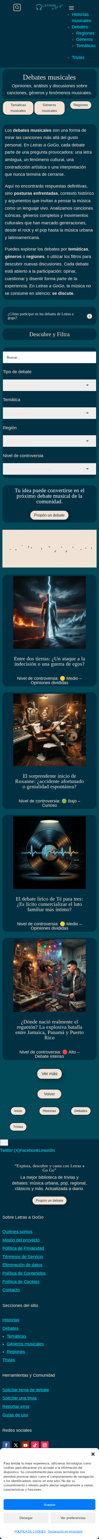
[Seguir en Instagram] (45, 1445)
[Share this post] (4, 1142)
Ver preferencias (73, 1518)
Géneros (84, 39)
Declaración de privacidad (65, 1531)
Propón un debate (49, 515)
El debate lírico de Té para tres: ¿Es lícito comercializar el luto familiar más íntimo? (49, 904)
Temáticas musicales (18, 108)
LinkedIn (47, 1150)
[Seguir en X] (16, 1445)
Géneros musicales (49, 108)
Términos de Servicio (22, 1256)
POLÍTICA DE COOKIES (30, 1531)
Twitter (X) (10, 1150)
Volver (49, 1094)
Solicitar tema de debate (25, 1390)
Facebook (29, 1150)
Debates (80, 27)
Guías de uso (15, 1415)
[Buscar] (17, 7)
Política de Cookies (20, 1281)
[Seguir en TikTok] (35, 1445)
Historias (49, 1111)
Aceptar (50, 1505)
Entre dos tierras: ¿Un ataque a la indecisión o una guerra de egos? (49, 661)
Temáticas (86, 45)
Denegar (26, 1518)
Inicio (18, 1111)
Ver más (49, 1073)
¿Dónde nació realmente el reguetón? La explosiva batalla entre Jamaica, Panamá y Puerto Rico (49, 1030)
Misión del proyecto (21, 1240)
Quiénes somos (17, 1231)
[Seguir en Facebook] (6, 1445)
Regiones (85, 33)
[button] (93, 1454)
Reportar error (16, 1406)
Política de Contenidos (24, 1273)
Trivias (78, 57)
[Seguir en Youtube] (25, 1445)
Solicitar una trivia (19, 1398)
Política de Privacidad (23, 1248)
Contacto (11, 1289)
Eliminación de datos (22, 1264)
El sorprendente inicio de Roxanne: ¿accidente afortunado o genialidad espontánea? (49, 781)
